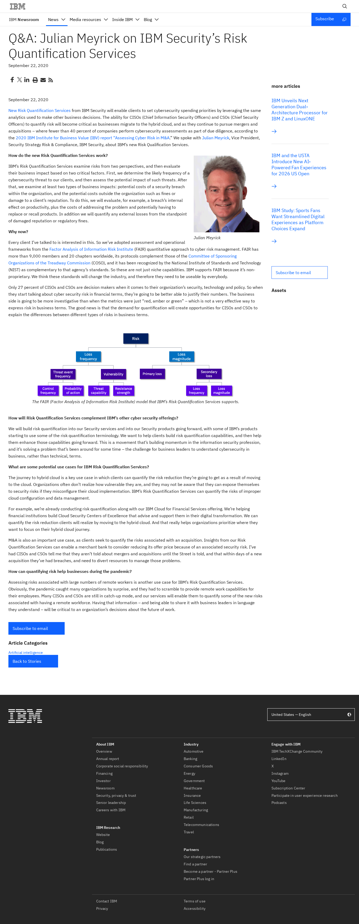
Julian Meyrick (215, 137)
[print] (35, 80)
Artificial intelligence (25, 652)
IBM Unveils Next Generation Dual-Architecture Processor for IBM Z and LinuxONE (299, 109)
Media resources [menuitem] (85, 19)
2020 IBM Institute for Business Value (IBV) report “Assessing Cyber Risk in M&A (93, 137)
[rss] (50, 80)
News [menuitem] (53, 19)
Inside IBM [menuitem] (122, 19)
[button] (36, 628)
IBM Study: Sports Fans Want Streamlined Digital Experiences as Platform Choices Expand (298, 219)
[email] (43, 80)
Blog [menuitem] (148, 19)
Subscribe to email (30, 628)
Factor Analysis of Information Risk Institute (91, 249)
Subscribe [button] (324, 18)
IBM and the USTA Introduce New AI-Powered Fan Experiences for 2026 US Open (298, 164)
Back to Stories (27, 661)
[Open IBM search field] (345, 6)
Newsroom (24, 19)
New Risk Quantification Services (39, 110)
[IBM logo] (19, 6)
